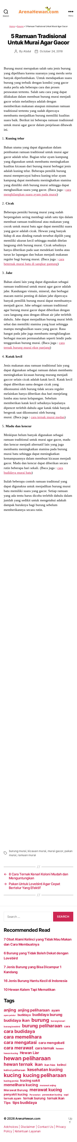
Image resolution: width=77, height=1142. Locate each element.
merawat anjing (48, 1085)
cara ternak (44, 1048)
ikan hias (49, 1064)
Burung (20, 26)
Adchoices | (12, 1127)
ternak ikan (55, 1098)
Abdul (27, 51)
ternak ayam (12, 1098)
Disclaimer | (29, 1127)
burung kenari (58, 1021)
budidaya (24, 1015)
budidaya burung (47, 1014)
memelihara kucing (21, 1084)
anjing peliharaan (34, 1010)
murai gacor (55, 851)
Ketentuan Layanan (28, 1131)
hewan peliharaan (27, 1058)
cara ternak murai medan (47, 417)
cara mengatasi (20, 1042)
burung (40, 1020)
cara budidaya (19, 1031)
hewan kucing (11, 1053)
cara (67, 1026)
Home (12, 26)
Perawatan (35, 1094)
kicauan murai (37, 851)
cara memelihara (23, 1037)
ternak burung (34, 1098)
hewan (60, 1048)
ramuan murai (27, 855)
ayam (55, 1010)
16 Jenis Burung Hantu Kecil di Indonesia (35, 981)
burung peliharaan (42, 1025)
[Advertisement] (38, 684)
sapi (66, 1094)
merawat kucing (46, 1089)
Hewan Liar (29, 1053)
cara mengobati (51, 1043)
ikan (39, 1064)
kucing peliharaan (44, 1075)
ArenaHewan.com (27, 1118)
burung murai (17, 851)
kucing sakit (30, 1080)
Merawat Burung (16, 1090)
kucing (12, 1075)
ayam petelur (10, 1015)
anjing (10, 1010)
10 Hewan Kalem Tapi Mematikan (29, 990)
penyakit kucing (16, 1094)
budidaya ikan (17, 1020)
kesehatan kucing (45, 1069)
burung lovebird (12, 1026)
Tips (7, 1103)
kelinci (61, 1065)
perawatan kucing (52, 1094)
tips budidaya (25, 1102)
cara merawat (18, 1048)
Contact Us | (47, 1127)
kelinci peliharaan (14, 1070)
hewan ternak (18, 1064)
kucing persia (11, 1080)
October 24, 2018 (51, 51)
